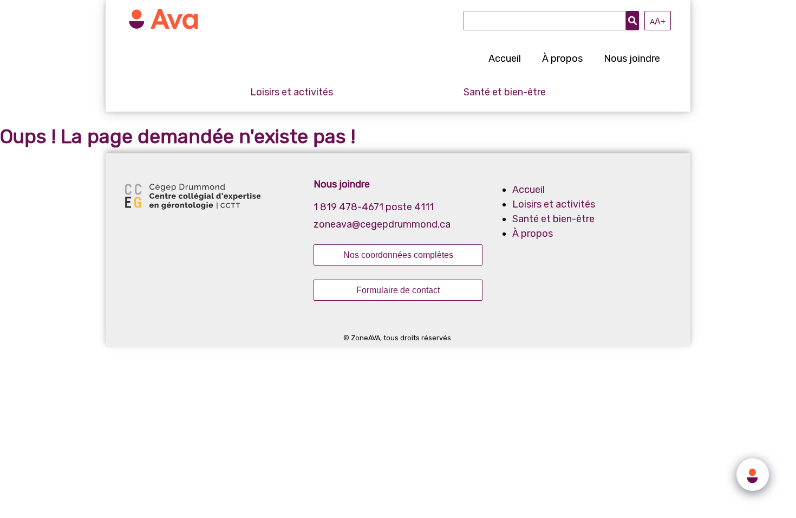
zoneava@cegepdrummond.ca (382, 224)
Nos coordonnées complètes (398, 255)
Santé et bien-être (505, 92)
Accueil (504, 58)
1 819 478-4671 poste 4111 (374, 207)
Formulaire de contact (398, 290)
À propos (562, 58)
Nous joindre (632, 58)
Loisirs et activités (291, 92)
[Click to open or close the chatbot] (752, 474)
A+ (657, 21)
